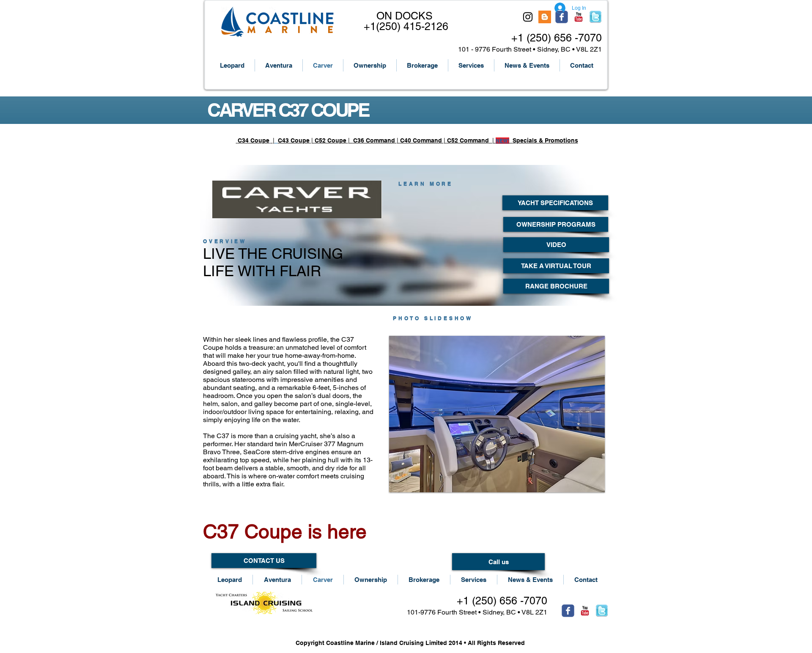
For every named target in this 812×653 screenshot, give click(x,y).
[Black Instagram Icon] (527, 17)
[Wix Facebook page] (561, 17)
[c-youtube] (578, 17)
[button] (497, 414)
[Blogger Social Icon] (544, 17)
